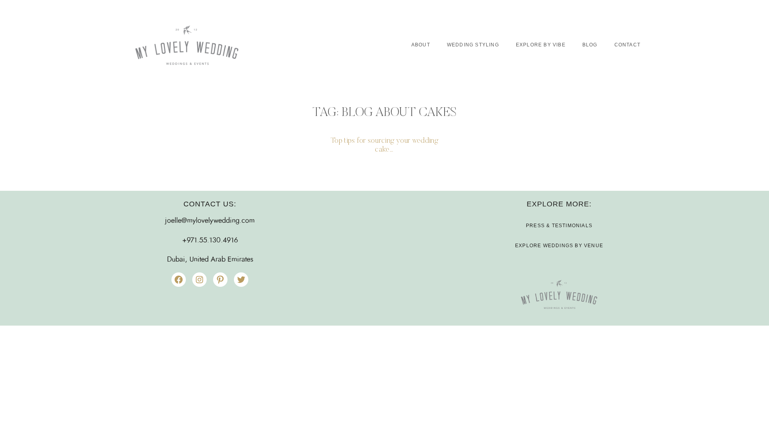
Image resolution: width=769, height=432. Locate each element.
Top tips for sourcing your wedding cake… (384, 145)
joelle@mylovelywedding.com (210, 220)
